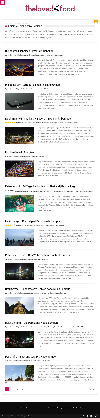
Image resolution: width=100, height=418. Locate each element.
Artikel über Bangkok (23, 55)
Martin (9, 55)
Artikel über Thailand (43, 89)
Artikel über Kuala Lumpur (35, 225)
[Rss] (96, 416)
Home (7, 23)
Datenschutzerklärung (54, 408)
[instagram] (92, 416)
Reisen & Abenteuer (59, 293)
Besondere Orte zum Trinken (40, 55)
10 (28, 389)
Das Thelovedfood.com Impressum (76, 408)
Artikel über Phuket (58, 191)
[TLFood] (50, 3)
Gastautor (10, 190)
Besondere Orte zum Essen (50, 123)
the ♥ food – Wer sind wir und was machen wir (28, 408)
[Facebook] (83, 416)
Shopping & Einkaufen (41, 259)
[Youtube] (88, 416)
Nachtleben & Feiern (56, 55)
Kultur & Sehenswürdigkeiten (43, 293)
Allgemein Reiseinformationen (26, 89)
